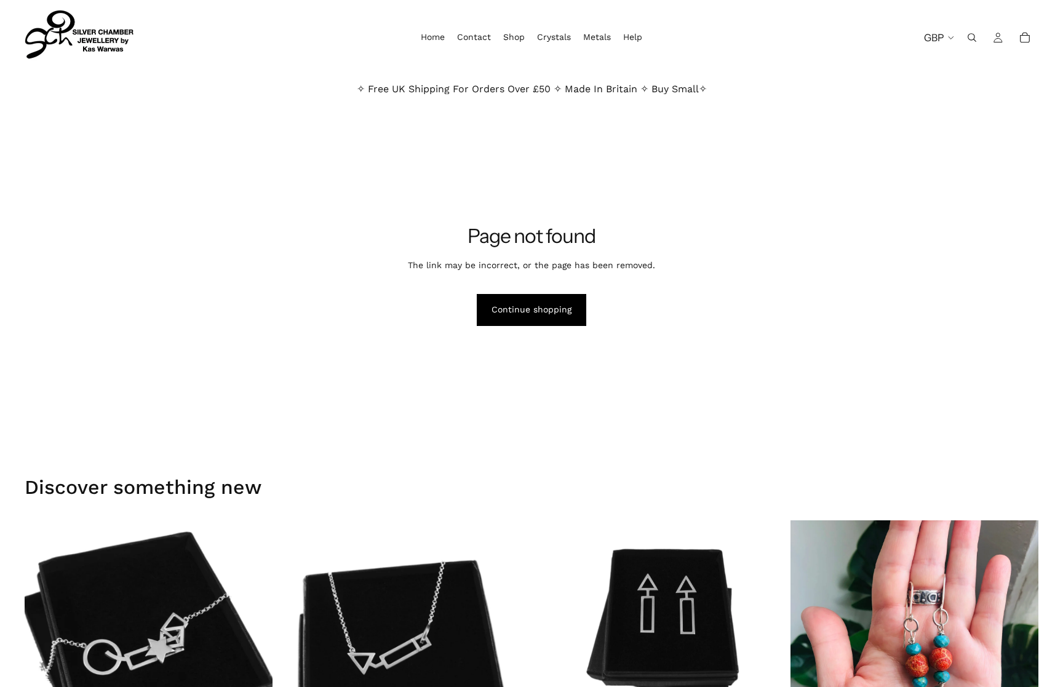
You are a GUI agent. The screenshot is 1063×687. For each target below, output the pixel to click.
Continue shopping (531, 309)
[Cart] (1024, 37)
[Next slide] (254, 644)
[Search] (971, 37)
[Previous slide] (43, 644)
